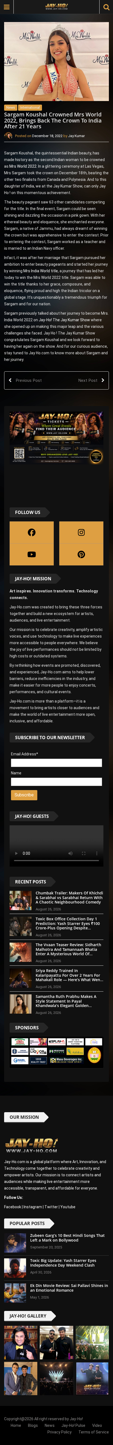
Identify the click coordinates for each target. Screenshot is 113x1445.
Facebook (12, 1207)
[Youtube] (32, 554)
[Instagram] (81, 532)
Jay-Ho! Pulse (73, 1425)
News (10, 107)
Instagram (33, 1207)
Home (16, 1425)
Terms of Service (93, 1432)
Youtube (67, 1207)
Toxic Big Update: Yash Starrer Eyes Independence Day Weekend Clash (63, 1263)
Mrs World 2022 (22, 166)
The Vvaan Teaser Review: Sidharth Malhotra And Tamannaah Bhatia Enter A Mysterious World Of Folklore (68, 951)
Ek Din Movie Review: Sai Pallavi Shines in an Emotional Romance (69, 1288)
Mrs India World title (40, 271)
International (30, 107)
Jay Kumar (76, 136)
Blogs (33, 1425)
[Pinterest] (81, 554)
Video (97, 1425)
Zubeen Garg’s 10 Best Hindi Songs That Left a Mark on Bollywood (67, 1238)
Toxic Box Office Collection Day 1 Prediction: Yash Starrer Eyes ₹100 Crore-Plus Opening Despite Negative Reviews (68, 925)
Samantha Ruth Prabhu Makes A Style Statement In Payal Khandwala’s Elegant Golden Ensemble (66, 1003)
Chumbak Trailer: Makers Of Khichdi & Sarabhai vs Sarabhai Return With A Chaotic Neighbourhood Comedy (69, 897)
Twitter (51, 1207)
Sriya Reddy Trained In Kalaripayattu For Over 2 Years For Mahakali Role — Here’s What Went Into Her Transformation (69, 977)
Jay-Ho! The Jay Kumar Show (64, 320)
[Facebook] (32, 532)
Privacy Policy (59, 1432)
